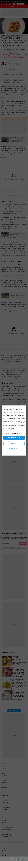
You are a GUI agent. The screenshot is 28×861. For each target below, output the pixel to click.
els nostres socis (21, 412)
